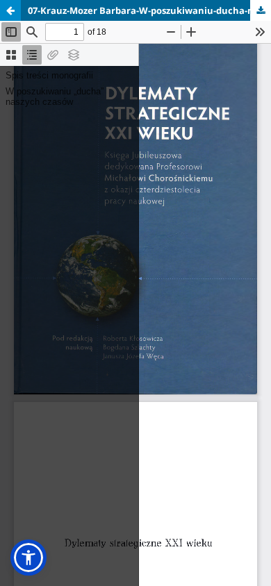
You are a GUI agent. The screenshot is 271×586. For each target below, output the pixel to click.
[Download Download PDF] (260, 10)
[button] (28, 557)
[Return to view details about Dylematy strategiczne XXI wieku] (10, 10)
